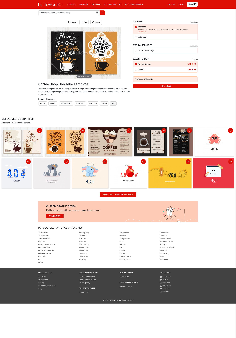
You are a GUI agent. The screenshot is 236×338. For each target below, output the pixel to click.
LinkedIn (165, 291)
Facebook (166, 277)
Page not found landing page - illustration (124, 162)
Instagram (166, 286)
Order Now (54, 216)
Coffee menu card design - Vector (181, 131)
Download (166, 86)
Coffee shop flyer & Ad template (59, 129)
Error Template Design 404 (45, 160)
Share (97, 22)
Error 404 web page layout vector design (90, 160)
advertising (80, 103)
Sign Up (192, 4)
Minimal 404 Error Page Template (12, 162)
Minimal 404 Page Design (206, 129)
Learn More (194, 22)
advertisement (66, 103)
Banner (42, 103)
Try (85, 22)
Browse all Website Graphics (118, 194)
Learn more (142, 32)
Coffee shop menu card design (148, 129)
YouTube (166, 289)
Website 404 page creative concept (209, 160)
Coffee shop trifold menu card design (105, 129)
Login (181, 4)
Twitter (165, 280)
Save (73, 22)
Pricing (171, 4)
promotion (93, 103)
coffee (104, 103)
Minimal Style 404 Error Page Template (166, 160)
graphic (53, 103)
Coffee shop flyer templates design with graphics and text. (19, 131)
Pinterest (166, 283)
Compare (194, 59)
